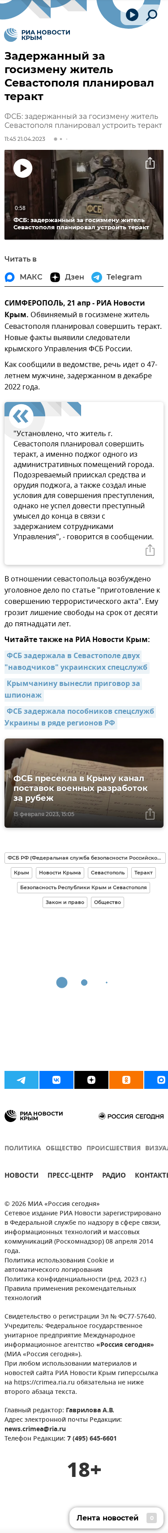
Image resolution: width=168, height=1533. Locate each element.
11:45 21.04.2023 (24, 138)
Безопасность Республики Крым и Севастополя (83, 887)
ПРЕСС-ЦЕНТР (70, 1176)
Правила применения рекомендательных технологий (70, 1294)
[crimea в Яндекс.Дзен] (91, 1080)
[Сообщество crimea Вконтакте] (56, 1080)
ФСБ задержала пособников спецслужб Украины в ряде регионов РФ (80, 717)
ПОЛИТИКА (22, 1149)
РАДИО (114, 1176)
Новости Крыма (60, 872)
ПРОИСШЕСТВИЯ (113, 1149)
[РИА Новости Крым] (36, 35)
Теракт (143, 872)
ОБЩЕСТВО (64, 1149)
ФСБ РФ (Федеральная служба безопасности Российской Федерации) (87, 858)
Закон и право (65, 902)
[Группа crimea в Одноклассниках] (126, 1080)
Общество (107, 902)
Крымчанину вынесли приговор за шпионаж (73, 690)
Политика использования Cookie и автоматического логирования (59, 1265)
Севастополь (108, 872)
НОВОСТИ (21, 1176)
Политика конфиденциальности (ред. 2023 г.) (75, 1280)
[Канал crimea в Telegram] (21, 1080)
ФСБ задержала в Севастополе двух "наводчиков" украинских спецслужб (75, 662)
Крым (21, 872)
